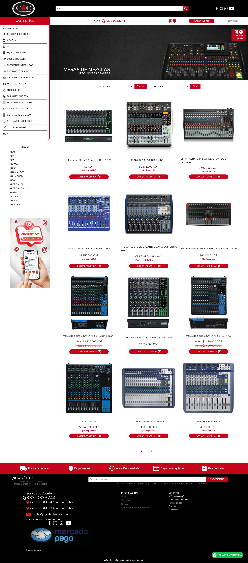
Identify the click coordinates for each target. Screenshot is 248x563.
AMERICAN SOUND (19, 188)
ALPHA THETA (17, 176)
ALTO (12, 180)
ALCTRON (14, 164)
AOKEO (13, 192)
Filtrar (195, 86)
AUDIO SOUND (17, 204)
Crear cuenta (201, 21)
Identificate (232, 20)
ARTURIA (14, 196)
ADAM (13, 152)
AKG (12, 160)
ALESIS (13, 168)
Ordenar (141, 86)
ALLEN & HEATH (17, 172)
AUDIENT (14, 200)
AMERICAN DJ (16, 184)
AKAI (12, 156)
